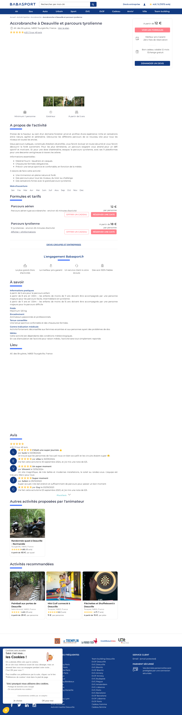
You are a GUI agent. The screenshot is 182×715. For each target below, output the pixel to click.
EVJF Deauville (99, 661)
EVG (88, 11)
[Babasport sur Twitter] (20, 705)
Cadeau (116, 11)
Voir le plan (63, 28)
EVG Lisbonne (98, 687)
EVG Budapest (98, 678)
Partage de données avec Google (21, 687)
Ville (144, 11)
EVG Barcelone (99, 693)
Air (16, 11)
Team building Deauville (103, 659)
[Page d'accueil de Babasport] (22, 4)
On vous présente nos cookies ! (20, 689)
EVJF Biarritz (98, 670)
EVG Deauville (98, 664)
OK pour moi (47, 701)
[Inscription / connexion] (145, 4)
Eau (31, 11)
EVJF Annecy (98, 676)
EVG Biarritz (97, 667)
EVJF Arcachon (58, 704)
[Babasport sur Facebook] (13, 705)
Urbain (59, 11)
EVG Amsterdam (99, 684)
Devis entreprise (131, 4)
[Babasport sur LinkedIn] (28, 705)
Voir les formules (152, 30)
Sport (73, 11)
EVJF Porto (97, 701)
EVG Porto (96, 690)
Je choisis (17, 701)
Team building (162, 11)
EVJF (102, 11)
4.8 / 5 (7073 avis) (161, 4)
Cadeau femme (99, 707)
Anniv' (130, 11)
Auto (45, 11)
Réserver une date (104, 214)
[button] (6, 710)
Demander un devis (152, 63)
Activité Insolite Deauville (63, 707)
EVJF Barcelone (99, 696)
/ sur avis (33, 32)
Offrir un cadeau (76, 214)
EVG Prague (97, 681)
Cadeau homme (99, 704)
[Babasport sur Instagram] (36, 705)
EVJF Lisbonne (99, 698)
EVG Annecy (97, 673)
